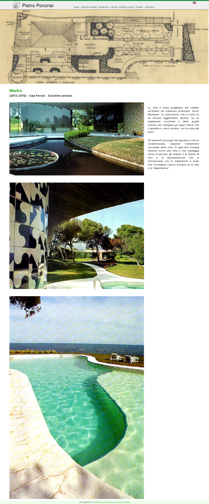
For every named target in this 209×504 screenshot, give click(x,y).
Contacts (118, 502)
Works (15, 90)
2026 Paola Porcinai (103, 502)
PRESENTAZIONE (89, 7)
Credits (126, 502)
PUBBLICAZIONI (126, 7)
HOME (77, 7)
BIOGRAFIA (103, 7)
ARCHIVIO (149, 7)
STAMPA (139, 7)
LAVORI (114, 7)
